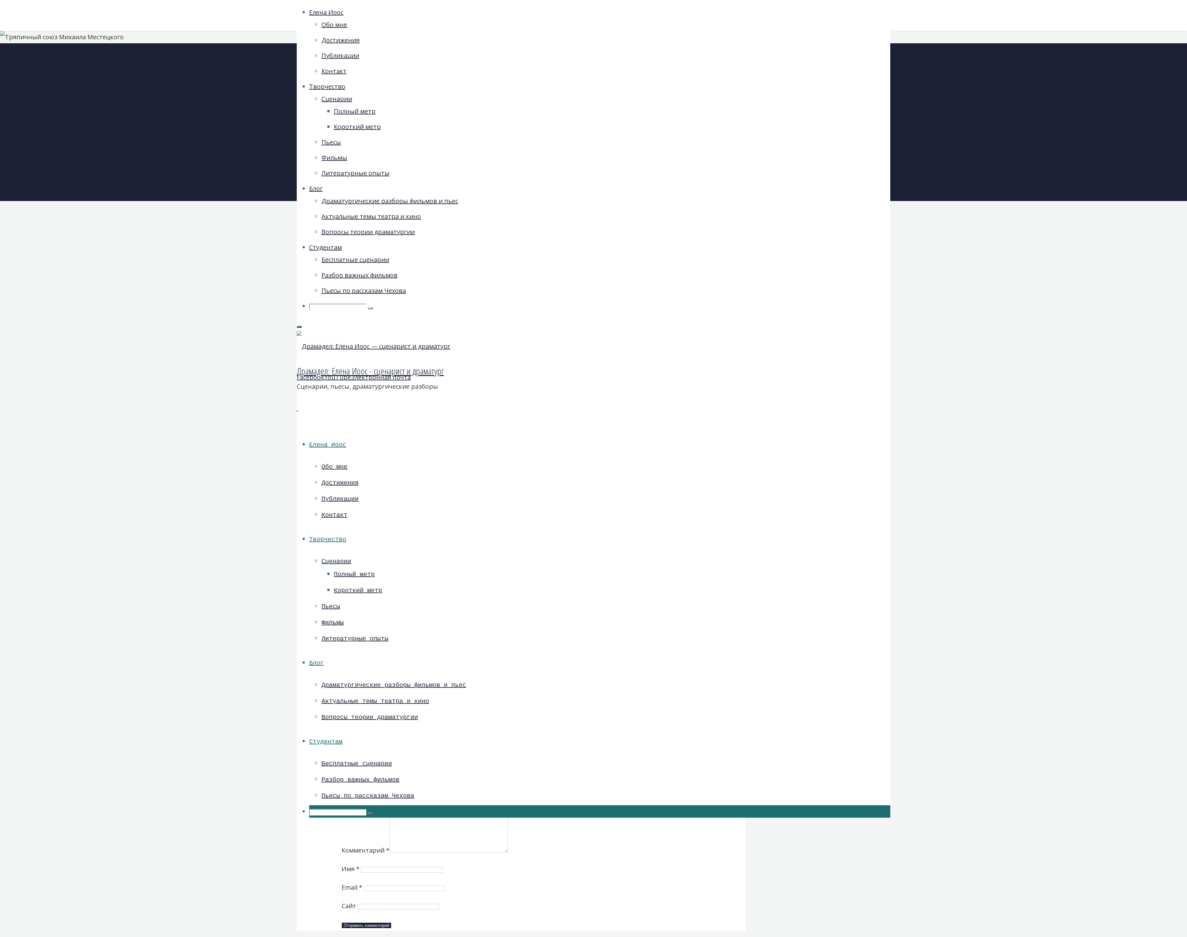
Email (352, 887)
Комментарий (365, 850)
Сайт (349, 906)
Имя (351, 869)
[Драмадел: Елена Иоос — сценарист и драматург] (373, 346)
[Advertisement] (823, 145)
